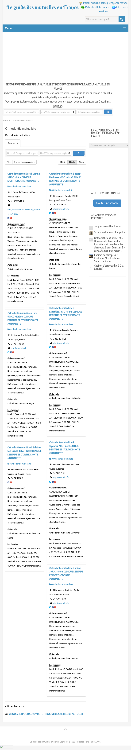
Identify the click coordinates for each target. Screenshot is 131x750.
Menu (8, 28)
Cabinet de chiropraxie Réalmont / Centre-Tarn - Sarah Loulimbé (107, 258)
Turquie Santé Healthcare (107, 226)
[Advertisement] (65, 57)
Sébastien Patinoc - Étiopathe (109, 232)
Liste (64, 162)
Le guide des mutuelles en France (43, 7)
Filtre (9, 162)
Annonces (13, 143)
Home (5, 120)
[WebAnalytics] (6, 747)
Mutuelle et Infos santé (97, 7)
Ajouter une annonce (107, 203)
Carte (82, 162)
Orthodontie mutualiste (20, 186)
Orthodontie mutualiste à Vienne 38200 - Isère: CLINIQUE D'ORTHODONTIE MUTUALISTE (24, 177)
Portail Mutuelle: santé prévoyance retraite (105, 2)
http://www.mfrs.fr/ (61, 208)
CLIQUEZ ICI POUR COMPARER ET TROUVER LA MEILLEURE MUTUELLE (46, 714)
